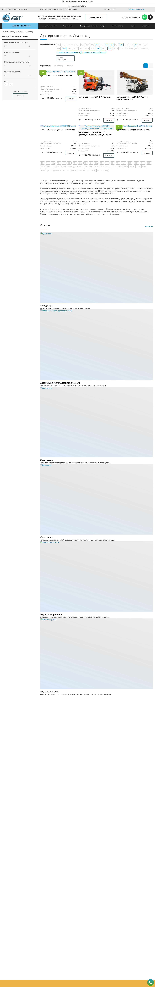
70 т (135, 45)
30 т (102, 45)
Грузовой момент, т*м (12, 71)
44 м (108, 167)
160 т (81, 48)
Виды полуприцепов (51, 614)
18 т (82, 45)
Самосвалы (46, 537)
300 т (98, 48)
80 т (140, 45)
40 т (111, 45)
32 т (106, 45)
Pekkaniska (83, 170)
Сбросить (20, 96)
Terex (99, 170)
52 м (114, 167)
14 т (63, 45)
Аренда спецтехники (21, 25)
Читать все (149, 226)
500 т (116, 48)
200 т (87, 48)
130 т (75, 48)
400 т (110, 48)
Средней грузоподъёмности (68, 52)
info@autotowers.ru (136, 9)
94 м (43, 170)
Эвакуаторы (46, 459)
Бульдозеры (46, 305)
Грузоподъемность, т (12, 52)
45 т (116, 45)
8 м (91, 167)
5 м (86, 167)
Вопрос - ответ (117, 26)
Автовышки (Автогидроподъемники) (60, 382)
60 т (131, 45)
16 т (72, 45)
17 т (77, 45)
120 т (69, 48)
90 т (145, 45)
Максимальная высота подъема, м (17, 62)
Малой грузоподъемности (137, 48)
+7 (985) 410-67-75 (131, 17)
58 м (126, 167)
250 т (93, 48)
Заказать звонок (96, 17)
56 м (120, 167)
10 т (58, 45)
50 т (121, 45)
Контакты (145, 26)
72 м (138, 167)
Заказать (71, 99)
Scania (92, 170)
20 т (92, 45)
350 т (104, 48)
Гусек (6, 81)
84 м (144, 167)
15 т (68, 45)
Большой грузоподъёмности (94, 52)
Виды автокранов (49, 691)
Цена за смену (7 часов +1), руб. (16, 42)
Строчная (151, 65)
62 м (132, 167)
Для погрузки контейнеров (58, 170)
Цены (132, 26)
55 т (126, 45)
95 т (58, 48)
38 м (102, 167)
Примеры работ (49, 26)
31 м (96, 167)
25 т (97, 45)
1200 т (122, 48)
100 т (64, 48)
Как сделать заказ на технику (92, 26)
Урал (106, 170)
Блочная (145, 65)
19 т (87, 45)
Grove (73, 170)
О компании (68, 26)
